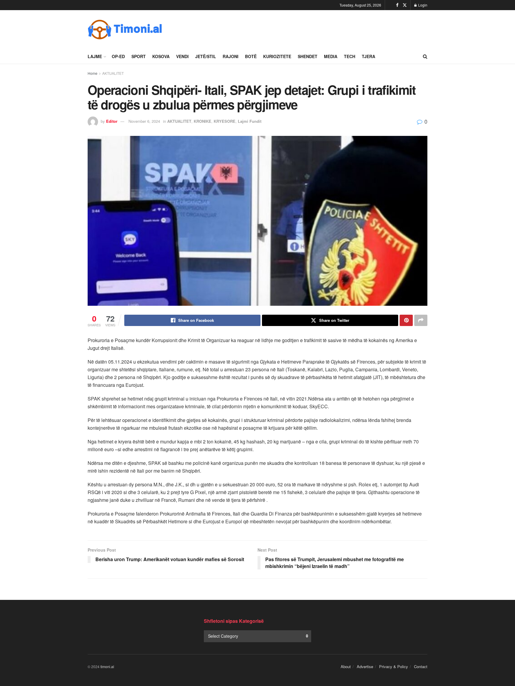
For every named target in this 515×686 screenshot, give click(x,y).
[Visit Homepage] (125, 29)
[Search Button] (425, 56)
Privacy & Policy (393, 666)
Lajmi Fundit (249, 121)
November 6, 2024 (144, 121)
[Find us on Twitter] (405, 5)
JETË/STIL (205, 56)
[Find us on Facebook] (397, 5)
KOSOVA (161, 56)
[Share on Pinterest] (406, 320)
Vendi (182, 56)
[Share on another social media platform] (420, 320)
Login (422, 4)
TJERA (368, 56)
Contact (420, 666)
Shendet (307, 56)
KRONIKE (202, 121)
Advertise (365, 666)
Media (330, 56)
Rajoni (230, 56)
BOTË (251, 56)
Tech (349, 56)
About (346, 666)
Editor (111, 121)
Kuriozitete (277, 56)
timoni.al (107, 666)
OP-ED (118, 56)
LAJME (95, 56)
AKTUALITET (113, 73)
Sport (138, 56)
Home (92, 73)
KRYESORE (224, 121)
